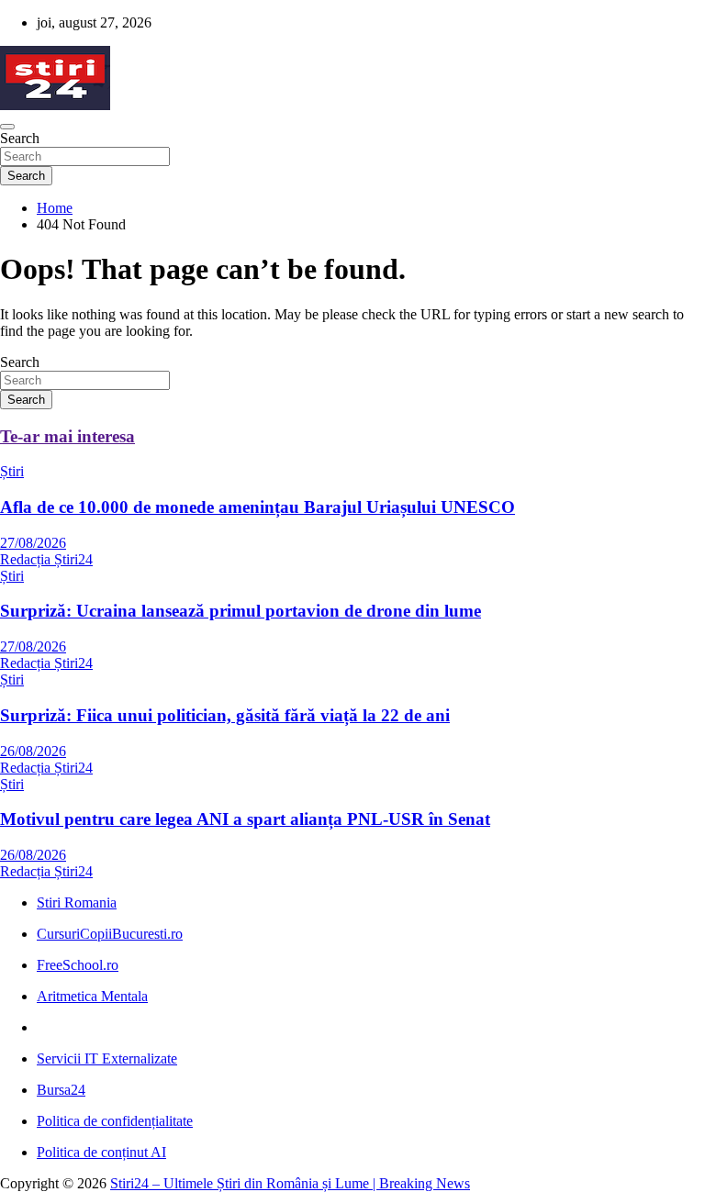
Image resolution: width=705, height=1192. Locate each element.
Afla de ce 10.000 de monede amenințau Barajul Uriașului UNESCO (257, 507)
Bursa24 (61, 1089)
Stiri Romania (77, 902)
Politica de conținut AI (101, 1152)
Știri (12, 471)
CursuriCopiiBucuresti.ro (110, 933)
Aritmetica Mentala (92, 996)
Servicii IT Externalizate (107, 1058)
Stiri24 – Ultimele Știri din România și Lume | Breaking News (290, 1183)
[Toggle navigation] (7, 126)
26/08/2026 (33, 751)
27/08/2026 (33, 543)
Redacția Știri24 (46, 559)
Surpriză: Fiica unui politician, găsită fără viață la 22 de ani (225, 715)
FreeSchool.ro (77, 965)
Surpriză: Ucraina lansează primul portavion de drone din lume (240, 610)
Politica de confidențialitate (115, 1121)
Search (19, 138)
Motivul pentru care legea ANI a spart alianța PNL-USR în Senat (245, 819)
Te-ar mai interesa (67, 436)
